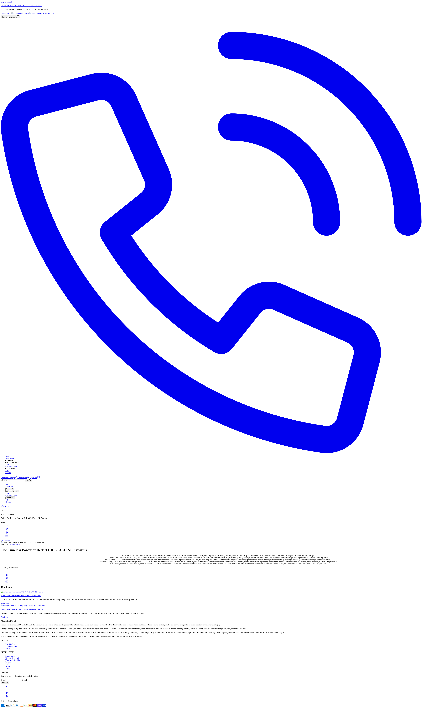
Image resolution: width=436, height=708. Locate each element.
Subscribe (5, 682)
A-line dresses (15, 544)
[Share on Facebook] (6, 527)
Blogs (7, 666)
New (7, 456)
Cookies (8, 668)
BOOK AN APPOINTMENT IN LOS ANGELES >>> (21, 6)
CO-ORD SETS (13, 462)
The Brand (11, 469)
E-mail (24, 680)
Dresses (10, 460)
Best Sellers (9, 458)
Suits (7, 464)
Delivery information (12, 658)
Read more (5, 603)
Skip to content (6, 2)
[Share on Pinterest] (6, 533)
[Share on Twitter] (6, 530)
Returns (8, 662)
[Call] (218, 452)
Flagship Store (10, 644)
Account (6, 506)
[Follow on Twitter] (6, 694)
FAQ (7, 664)
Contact (8, 473)
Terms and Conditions (13, 660)
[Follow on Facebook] (6, 691)
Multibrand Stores (11, 646)
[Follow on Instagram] (6, 688)
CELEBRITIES (11, 467)
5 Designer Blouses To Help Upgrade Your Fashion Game (22, 609)
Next (7, 540)
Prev (3, 540)
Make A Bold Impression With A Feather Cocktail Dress (21, 596)
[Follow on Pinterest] (6, 697)
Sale (7, 471)
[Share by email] (6, 536)
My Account (9, 656)
